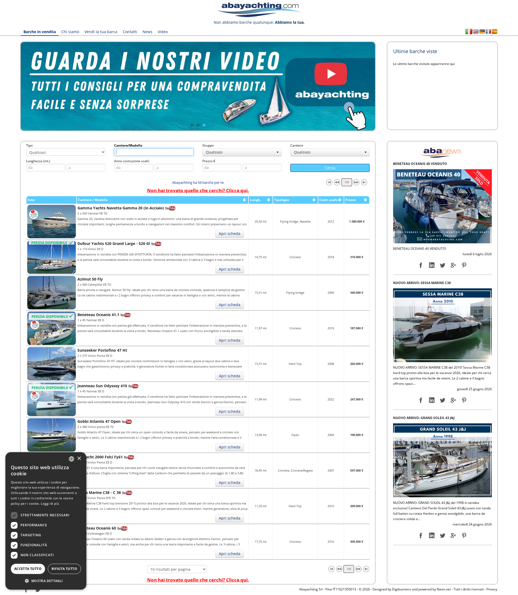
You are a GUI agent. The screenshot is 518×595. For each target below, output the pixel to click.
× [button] (79, 458)
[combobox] (71, 459)
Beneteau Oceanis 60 (96, 528)
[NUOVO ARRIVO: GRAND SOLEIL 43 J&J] (442, 341)
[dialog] (45, 521)
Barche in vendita (39, 31)
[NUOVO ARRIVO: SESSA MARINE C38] (442, 206)
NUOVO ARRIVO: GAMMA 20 (415, 434)
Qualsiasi (214, 152)
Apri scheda (229, 233)
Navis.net (444, 589)
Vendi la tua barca (100, 31)
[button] (46, 580)
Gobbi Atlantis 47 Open (99, 421)
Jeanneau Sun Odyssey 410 (102, 385)
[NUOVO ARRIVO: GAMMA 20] (442, 476)
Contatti (130, 31)
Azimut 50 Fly (90, 279)
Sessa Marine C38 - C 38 (99, 492)
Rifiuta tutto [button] (64, 568)
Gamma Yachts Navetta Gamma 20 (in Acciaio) (120, 207)
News (147, 31)
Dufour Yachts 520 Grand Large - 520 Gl (113, 243)
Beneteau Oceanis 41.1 (98, 314)
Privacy (491, 589)
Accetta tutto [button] (28, 568)
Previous (12, 86)
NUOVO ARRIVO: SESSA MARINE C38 (422, 163)
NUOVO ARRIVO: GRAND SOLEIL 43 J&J (424, 299)
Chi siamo (70, 31)
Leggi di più (50, 503)
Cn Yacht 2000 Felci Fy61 (100, 456)
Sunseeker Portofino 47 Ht (102, 350)
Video (163, 31)
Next (383, 86)
